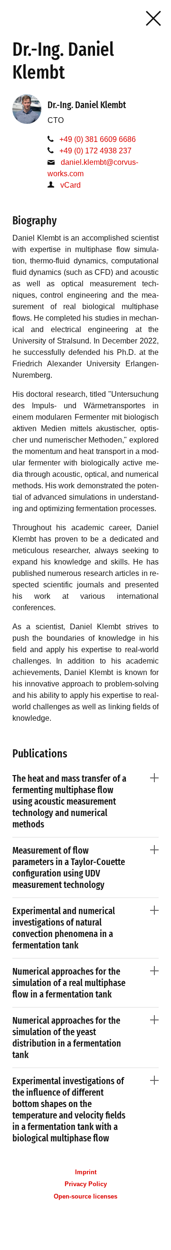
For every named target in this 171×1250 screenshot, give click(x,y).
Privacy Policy (86, 1184)
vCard (70, 185)
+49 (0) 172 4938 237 (95, 151)
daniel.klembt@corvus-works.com (93, 168)
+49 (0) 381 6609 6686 (97, 139)
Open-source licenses (85, 1196)
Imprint (85, 1172)
